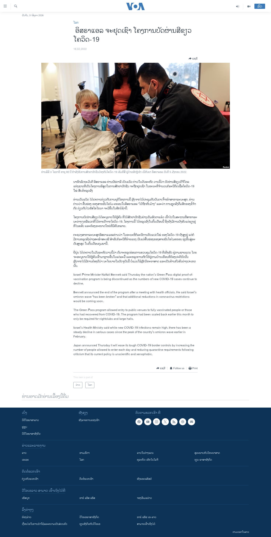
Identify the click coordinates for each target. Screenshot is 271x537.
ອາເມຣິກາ (84, 453)
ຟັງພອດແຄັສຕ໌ (144, 479)
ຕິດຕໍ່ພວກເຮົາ (86, 479)
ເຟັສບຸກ (26, 498)
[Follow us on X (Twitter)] (165, 421)
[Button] (193, 58)
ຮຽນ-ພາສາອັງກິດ (203, 460)
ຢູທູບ (24, 427)
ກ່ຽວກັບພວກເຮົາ (30, 479)
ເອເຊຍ (25, 460)
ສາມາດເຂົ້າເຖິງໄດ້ (146, 524)
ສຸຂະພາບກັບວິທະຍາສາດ (207, 453)
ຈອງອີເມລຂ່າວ (144, 498)
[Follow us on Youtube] (147, 421)
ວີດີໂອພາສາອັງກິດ (31, 434)
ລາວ (24, 453)
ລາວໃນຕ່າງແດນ (145, 453)
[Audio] (237, 6)
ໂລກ (76, 22)
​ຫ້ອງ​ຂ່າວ (26, 517)
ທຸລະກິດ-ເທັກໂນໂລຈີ (147, 460)
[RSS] (174, 421)
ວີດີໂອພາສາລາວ (30, 420)
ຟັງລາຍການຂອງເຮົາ (89, 420)
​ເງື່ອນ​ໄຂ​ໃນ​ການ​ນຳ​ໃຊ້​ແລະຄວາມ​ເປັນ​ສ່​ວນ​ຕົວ (44, 524)
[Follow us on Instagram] (156, 421)
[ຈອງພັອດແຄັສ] (191, 421)
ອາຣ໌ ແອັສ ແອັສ (87, 498)
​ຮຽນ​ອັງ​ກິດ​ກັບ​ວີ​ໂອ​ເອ (89, 524)
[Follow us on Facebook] (139, 421)
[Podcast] (182, 421)
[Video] (248, 6)
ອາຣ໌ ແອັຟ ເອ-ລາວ (146, 517)
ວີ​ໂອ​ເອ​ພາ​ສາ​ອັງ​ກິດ (89, 517)
